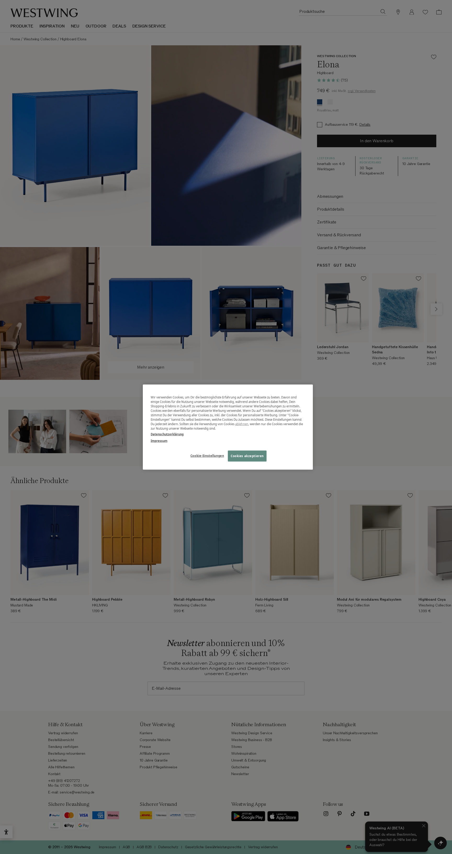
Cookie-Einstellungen (207, 455)
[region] (228, 427)
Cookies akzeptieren (247, 456)
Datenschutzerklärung (167, 434)
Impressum (159, 440)
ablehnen (241, 424)
